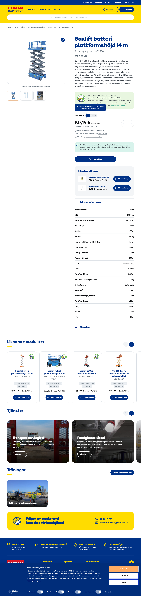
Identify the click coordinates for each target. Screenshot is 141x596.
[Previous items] (125, 344)
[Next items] (131, 344)
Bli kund (129, 9)
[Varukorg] (133, 2)
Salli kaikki (124, 569)
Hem (9, 27)
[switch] (61, 592)
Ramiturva (100, 131)
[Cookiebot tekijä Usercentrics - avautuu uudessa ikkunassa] (13, 592)
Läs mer (38, 441)
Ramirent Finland (47, 563)
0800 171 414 (106, 519)
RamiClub (98, 2)
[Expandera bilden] (63, 40)
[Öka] (132, 123)
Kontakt (118, 2)
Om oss (107, 2)
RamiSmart (102, 134)
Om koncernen (92, 562)
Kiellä (124, 582)
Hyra (30, 9)
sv (126, 2)
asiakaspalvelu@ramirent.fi (114, 522)
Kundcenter (87, 2)
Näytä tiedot (109, 592)
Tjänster (68, 562)
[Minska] (123, 123)
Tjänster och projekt (48, 9)
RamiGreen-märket (118, 105)
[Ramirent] (15, 9)
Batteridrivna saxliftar (36, 27)
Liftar (23, 27)
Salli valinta (124, 576)
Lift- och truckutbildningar (27, 493)
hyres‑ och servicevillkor (93, 137)
